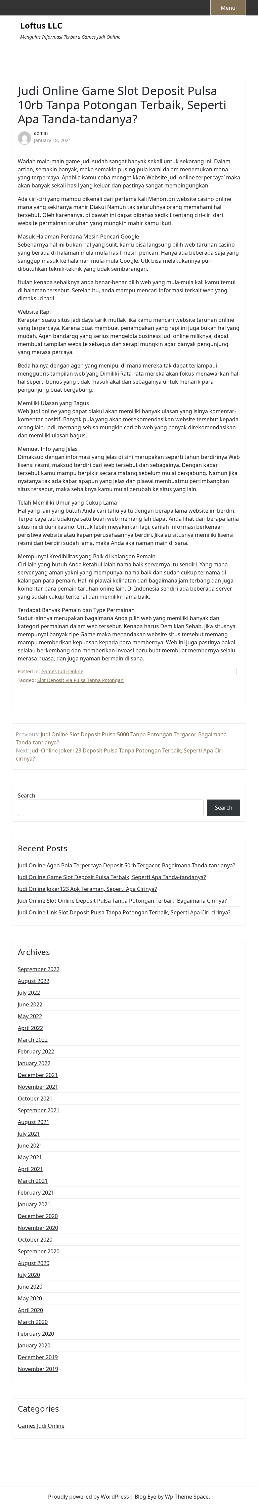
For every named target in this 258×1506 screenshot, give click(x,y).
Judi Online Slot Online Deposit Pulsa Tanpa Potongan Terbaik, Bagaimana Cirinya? (122, 900)
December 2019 (38, 1357)
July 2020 (29, 1275)
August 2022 (33, 981)
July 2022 (29, 992)
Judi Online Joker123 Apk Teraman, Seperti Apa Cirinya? (87, 889)
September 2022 (38, 969)
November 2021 (38, 1086)
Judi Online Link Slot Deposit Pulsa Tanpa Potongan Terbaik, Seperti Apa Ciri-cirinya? (124, 912)
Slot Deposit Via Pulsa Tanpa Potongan (80, 680)
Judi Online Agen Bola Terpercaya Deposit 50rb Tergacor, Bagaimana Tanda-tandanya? (126, 865)
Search (26, 795)
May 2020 (30, 1298)
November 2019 (38, 1369)
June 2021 (30, 1145)
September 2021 (38, 1110)
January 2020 (34, 1345)
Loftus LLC (41, 26)
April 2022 (30, 1028)
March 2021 (33, 1181)
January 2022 (34, 1063)
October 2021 (35, 1098)
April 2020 (30, 1310)
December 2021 (38, 1075)
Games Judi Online (62, 671)
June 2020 (30, 1286)
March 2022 (33, 1039)
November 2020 (38, 1228)
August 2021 (33, 1122)
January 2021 (34, 1204)
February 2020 (36, 1333)
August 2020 (33, 1263)
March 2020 (33, 1322)
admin (41, 133)
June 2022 (30, 1004)
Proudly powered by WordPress (88, 1496)
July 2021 (29, 1133)
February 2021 (36, 1192)
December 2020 (38, 1216)
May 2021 (30, 1157)
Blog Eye (145, 1496)
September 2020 (38, 1251)
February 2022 (36, 1051)
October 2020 (35, 1239)
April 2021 (30, 1169)
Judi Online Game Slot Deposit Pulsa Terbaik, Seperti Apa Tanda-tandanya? (112, 877)
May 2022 (30, 1016)
